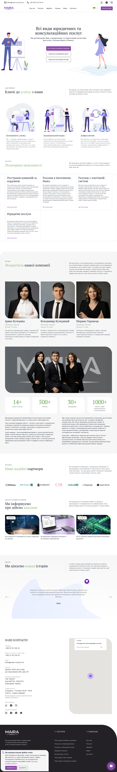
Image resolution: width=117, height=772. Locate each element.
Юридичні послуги (61, 751)
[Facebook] (11, 713)
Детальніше (12, 207)
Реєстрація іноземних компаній (59, 48)
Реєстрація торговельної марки (65, 761)
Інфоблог (49, 8)
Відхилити (22, 768)
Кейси (65, 8)
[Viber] (16, 705)
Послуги (40, 8)
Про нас (32, 8)
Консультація (106, 8)
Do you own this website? (83, 647)
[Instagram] (6, 713)
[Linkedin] (16, 713)
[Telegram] (11, 705)
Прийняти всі (11, 768)
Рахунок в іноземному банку (58, 54)
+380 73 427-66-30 (12, 655)
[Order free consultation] (111, 766)
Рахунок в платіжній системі (58, 59)
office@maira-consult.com (14, 662)
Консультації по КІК (61, 754)
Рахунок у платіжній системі (64, 747)
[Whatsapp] (6, 705)
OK (101, 647)
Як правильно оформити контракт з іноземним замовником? (54, 537)
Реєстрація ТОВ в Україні (63, 757)
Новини (57, 8)
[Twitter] (21, 713)
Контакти (73, 8)
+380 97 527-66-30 (12, 648)
